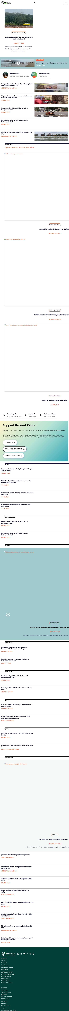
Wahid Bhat (5, 100)
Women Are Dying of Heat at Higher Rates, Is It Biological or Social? (20, 108)
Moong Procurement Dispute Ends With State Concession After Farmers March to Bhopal (14, 648)
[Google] (33, 954)
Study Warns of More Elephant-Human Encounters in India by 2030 (16, 505)
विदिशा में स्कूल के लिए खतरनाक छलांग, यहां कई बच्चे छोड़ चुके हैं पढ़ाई (16, 927)
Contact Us (4, 963)
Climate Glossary (5, 1006)
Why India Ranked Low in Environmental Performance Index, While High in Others (20, 97)
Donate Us (4, 994)
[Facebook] (30, 954)
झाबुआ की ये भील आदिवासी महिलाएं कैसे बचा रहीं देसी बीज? (15, 855)
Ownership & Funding (7, 967)
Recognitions (4, 969)
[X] (27, 954)
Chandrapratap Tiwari (10, 748)
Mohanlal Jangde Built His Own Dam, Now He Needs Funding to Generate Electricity (15, 717)
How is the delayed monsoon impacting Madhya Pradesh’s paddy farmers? (15, 660)
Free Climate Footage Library (9, 1010)
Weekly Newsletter (6, 992)
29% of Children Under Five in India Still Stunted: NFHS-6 (17, 745)
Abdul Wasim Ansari (9, 88)
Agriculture (54, 623)
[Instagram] (21, 954)
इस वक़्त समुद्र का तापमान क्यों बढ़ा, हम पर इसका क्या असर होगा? (52, 63)
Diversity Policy (5, 981)
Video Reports (54, 225)
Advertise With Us (6, 976)
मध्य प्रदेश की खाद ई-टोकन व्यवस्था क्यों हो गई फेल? (54, 401)
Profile (55, 835)
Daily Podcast (4, 1008)
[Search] (34, 3)
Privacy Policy (5, 978)
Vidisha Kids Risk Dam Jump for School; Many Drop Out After (18, 132)
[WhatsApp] (18, 954)
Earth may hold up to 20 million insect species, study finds (16, 688)
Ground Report (7, 651)
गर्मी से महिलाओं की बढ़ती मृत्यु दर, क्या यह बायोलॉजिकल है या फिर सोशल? (17, 903)
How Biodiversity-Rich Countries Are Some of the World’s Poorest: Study (15, 677)
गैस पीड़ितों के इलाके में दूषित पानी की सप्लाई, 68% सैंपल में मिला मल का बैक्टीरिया (16, 915)
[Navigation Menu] (66, 3)
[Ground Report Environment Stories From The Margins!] (6, 3)
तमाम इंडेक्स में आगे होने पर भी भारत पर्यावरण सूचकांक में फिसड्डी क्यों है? (16, 879)
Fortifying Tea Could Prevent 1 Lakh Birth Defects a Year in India (19, 733)
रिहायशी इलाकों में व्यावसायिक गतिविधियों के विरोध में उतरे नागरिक (15, 891)
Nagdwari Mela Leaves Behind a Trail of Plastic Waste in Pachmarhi (19, 38)
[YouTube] (24, 954)
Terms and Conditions (7, 983)
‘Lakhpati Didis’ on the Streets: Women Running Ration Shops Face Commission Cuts (20, 84)
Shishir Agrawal (54, 234)
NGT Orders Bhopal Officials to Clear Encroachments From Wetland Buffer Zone (16, 481)
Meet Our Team (5, 965)
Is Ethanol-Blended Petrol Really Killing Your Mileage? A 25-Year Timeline (17, 470)
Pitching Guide (5, 998)
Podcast (39, 60)
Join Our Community (6, 996)
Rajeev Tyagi (19, 43)
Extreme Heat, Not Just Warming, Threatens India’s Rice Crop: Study (17, 493)
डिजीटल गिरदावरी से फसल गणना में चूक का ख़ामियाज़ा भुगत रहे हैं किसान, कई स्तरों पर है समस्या (16, 939)
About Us (3, 960)
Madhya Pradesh (18, 32)
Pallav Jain (55, 405)
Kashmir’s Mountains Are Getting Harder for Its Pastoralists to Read (20, 120)
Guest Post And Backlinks (8, 974)
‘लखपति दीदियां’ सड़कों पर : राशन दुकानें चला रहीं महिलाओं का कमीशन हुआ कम (16, 867)
